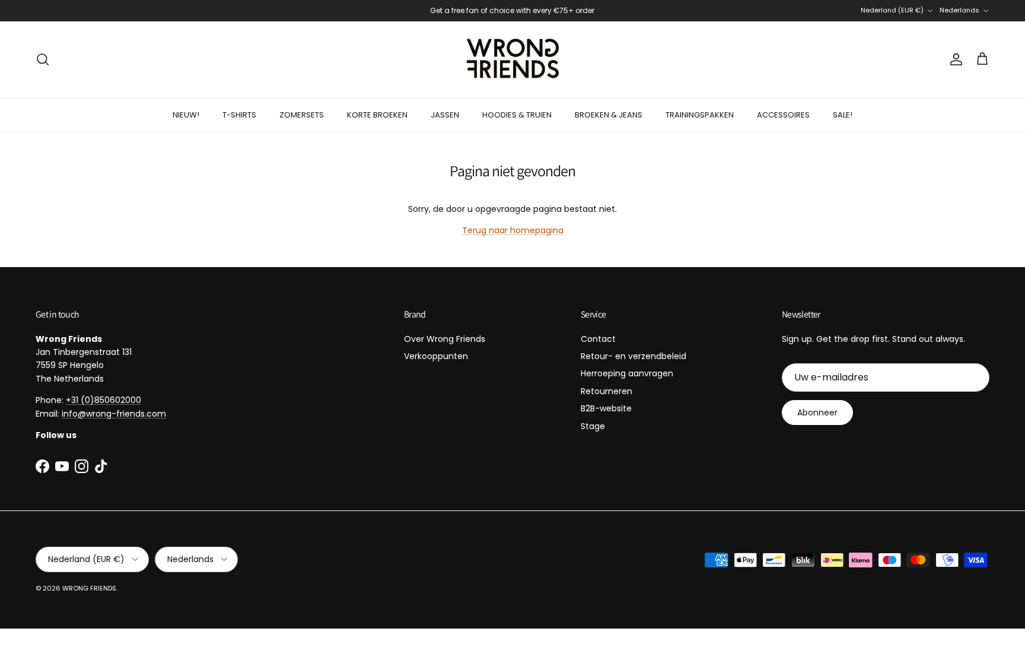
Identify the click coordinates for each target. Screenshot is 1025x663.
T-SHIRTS (239, 114)
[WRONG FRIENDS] (513, 59)
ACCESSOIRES (783, 114)
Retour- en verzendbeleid (633, 356)
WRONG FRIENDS (89, 588)
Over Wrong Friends (444, 339)
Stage (593, 426)
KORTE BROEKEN (377, 114)
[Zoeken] (43, 59)
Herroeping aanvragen (627, 373)
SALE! (842, 114)
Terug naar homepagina (513, 230)
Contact (598, 339)
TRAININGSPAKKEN (700, 114)
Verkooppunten (436, 356)
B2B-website (606, 408)
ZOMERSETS (301, 114)
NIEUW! (186, 114)
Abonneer (817, 412)
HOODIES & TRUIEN (517, 114)
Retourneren (606, 391)
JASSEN (445, 114)
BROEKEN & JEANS (608, 114)
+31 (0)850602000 (103, 400)
